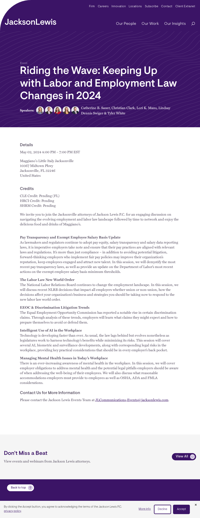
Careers (103, 6)
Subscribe (151, 6)
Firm (92, 6)
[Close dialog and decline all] (195, 505)
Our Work (150, 24)
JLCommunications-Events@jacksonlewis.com (131, 399)
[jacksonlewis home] (30, 20)
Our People (126, 24)
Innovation (119, 6)
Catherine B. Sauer (95, 107)
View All (182, 456)
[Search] (191, 24)
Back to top (18, 487)
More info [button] (145, 509)
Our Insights (175, 24)
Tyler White (116, 113)
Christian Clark (123, 107)
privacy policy (12, 511)
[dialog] (100, 509)
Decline (162, 509)
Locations (135, 6)
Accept (181, 509)
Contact (166, 6)
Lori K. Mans (147, 107)
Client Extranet (185, 6)
